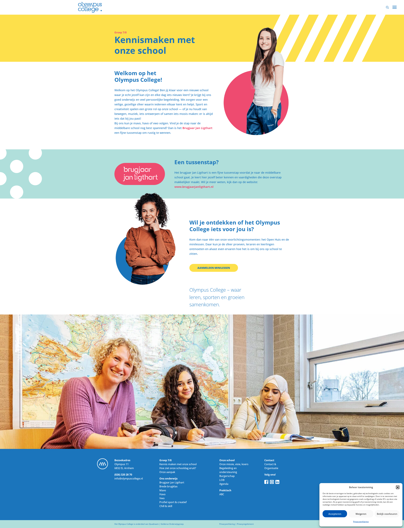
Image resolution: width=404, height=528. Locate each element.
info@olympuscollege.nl (128, 478)
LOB (221, 480)
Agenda (223, 484)
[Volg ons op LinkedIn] (277, 482)
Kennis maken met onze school (178, 464)
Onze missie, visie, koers (233, 464)
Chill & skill (165, 506)
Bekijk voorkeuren (387, 513)
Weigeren (361, 513)
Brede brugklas (168, 486)
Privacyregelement (245, 524)
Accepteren (334, 513)
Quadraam (154, 524)
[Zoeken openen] (387, 7)
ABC (221, 494)
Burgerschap (227, 476)
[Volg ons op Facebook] (266, 482)
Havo (162, 494)
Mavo (162, 490)
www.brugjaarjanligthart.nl (194, 187)
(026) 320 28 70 (123, 474)
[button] (397, 487)
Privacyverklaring (361, 521)
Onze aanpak (167, 472)
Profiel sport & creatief (173, 502)
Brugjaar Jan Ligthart (197, 128)
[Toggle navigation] (394, 7)
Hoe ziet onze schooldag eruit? (177, 468)
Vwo (162, 498)
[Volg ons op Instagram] (272, 482)
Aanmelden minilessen (213, 268)
